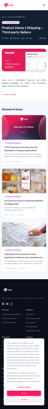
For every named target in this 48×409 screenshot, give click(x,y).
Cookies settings (24, 387)
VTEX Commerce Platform (11, 314)
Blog (3, 17)
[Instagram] (11, 304)
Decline (24, 399)
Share (44, 38)
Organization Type (33, 331)
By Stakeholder (31, 327)
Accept (24, 393)
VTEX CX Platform (8, 323)
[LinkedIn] (3, 304)
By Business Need (33, 318)
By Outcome (30, 323)
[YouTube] (7, 304)
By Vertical (30, 314)
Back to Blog (10, 94)
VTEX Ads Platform (9, 318)
